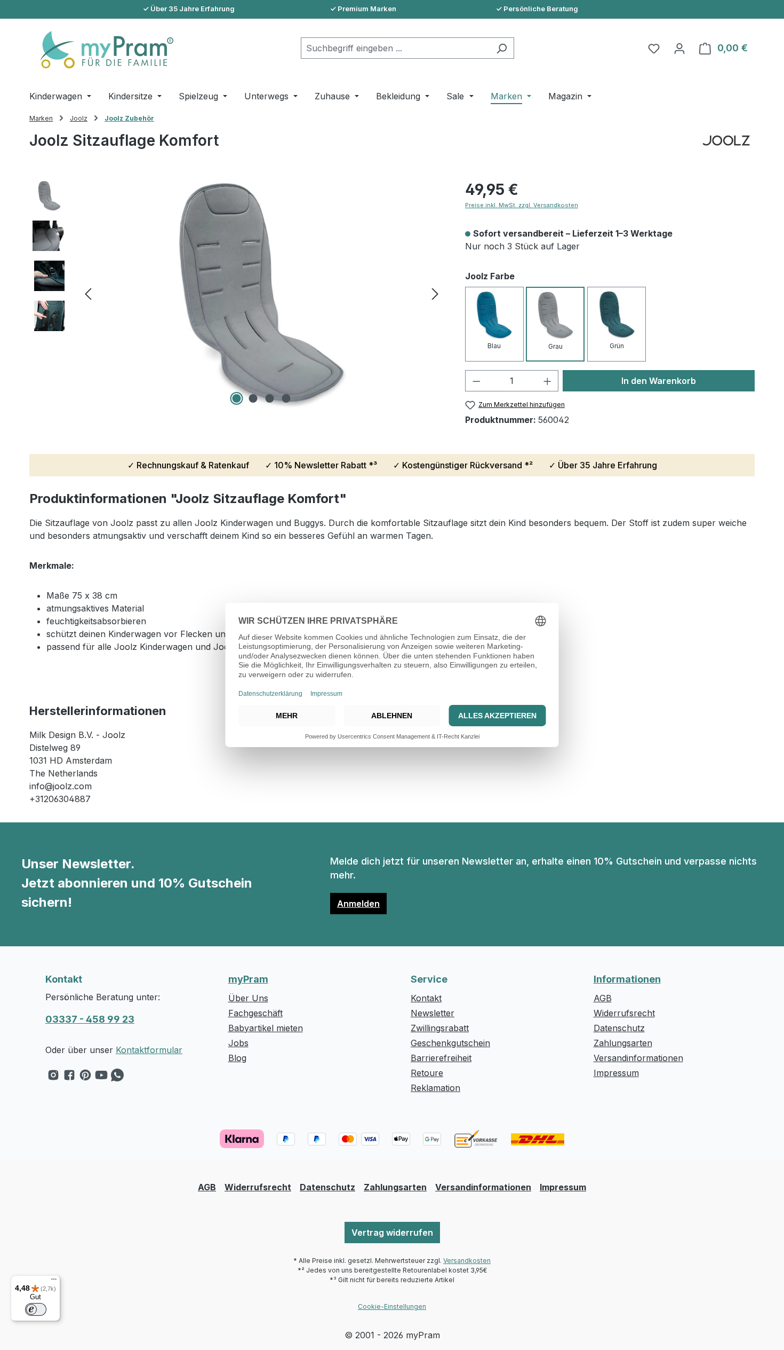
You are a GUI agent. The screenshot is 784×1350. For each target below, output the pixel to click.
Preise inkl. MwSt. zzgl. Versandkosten (521, 205)
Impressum (616, 1073)
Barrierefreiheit (441, 1058)
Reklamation (435, 1087)
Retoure (427, 1073)
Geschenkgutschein (450, 1043)
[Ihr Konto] (679, 48)
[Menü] (53, 1281)
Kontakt (426, 998)
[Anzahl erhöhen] (548, 380)
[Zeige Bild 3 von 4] (270, 398)
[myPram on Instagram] (53, 1077)
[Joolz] (726, 150)
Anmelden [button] (358, 903)
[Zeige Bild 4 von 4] (286, 398)
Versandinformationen (638, 1058)
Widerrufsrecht (624, 1013)
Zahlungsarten (623, 1043)
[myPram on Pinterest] (85, 1077)
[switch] (35, 1309)
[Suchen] (501, 48)
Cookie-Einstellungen (392, 1306)
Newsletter (432, 1013)
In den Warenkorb (658, 380)
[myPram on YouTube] (101, 1077)
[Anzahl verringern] (476, 380)
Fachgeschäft (255, 1013)
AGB (603, 998)
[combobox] (395, 48)
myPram (248, 979)
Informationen (627, 979)
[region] (236, 293)
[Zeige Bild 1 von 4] (237, 398)
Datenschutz (619, 1028)
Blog (237, 1058)
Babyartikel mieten (265, 1028)
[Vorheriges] (88, 293)
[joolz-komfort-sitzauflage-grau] (261, 293)
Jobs (238, 1043)
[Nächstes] (435, 293)
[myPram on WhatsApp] (117, 1077)
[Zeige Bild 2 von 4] (253, 398)
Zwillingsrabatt (440, 1028)
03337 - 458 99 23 (89, 1019)
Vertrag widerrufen (392, 1232)
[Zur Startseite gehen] (101, 49)
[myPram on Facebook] (69, 1077)
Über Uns (248, 998)
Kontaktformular (149, 1050)
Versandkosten (467, 1261)
